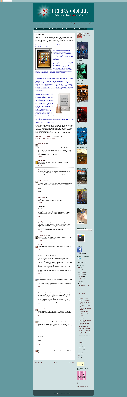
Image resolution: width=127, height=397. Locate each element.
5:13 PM (40, 286)
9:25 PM (40, 315)
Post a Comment (40, 356)
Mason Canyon (41, 143)
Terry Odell (42, 136)
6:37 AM (40, 193)
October (81, 276)
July (80, 281)
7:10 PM (40, 303)
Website (45, 28)
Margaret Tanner (42, 180)
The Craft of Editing (83, 339)
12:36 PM (40, 240)
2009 (79, 352)
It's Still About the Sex (83, 326)
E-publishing (52, 138)
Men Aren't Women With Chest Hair (84, 324)
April (80, 344)
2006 (79, 357)
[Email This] (53, 136)
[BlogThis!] (54, 136)
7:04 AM (40, 202)
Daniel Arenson (42, 138)
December (81, 272)
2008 (79, 353)
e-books (47, 138)
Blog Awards (77, 28)
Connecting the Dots (83, 311)
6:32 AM (40, 165)
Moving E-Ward (82, 287)
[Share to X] (55, 136)
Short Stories (69, 28)
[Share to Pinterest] (58, 136)
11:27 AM (40, 231)
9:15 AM (40, 353)
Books (61, 28)
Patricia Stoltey (41, 319)
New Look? (81, 318)
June (80, 283)
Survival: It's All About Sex (84, 330)
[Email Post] (61, 136)
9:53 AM (40, 216)
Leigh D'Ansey (41, 308)
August (80, 279)
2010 (79, 270)
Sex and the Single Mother (84, 328)
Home (55, 362)
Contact (84, 28)
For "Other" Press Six (83, 313)
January (81, 349)
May (80, 342)
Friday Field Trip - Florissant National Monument (85, 321)
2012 (79, 267)
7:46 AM (40, 344)
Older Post (70, 362)
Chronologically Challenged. (85, 292)
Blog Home (38, 28)
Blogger (71, 393)
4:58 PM (40, 273)
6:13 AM (40, 156)
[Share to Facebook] (57, 136)
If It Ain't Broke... (82, 316)
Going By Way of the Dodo (84, 315)
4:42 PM (40, 249)
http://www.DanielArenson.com (42, 134)
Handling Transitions (83, 298)
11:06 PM (40, 328)
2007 (79, 355)
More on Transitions (83, 296)
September (81, 278)
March (80, 346)
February (81, 347)
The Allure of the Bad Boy (84, 300)
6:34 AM (40, 175)
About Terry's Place (53, 28)
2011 (79, 269)
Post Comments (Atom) (46, 365)
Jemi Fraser (41, 277)
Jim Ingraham (41, 221)
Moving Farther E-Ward (84, 285)
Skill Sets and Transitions (84, 335)
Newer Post (38, 362)
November (81, 274)
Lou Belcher (41, 160)
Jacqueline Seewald (42, 235)
